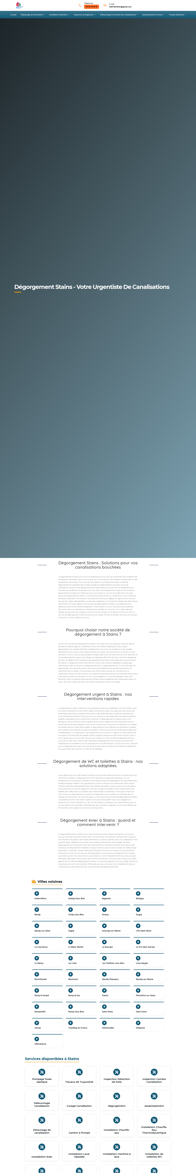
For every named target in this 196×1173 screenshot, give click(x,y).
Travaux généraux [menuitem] (176, 14)
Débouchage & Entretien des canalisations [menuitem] (118, 14)
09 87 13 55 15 (91, 7)
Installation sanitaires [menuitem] (58, 14)
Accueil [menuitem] (13, 14)
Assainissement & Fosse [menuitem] (152, 14)
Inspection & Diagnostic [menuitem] (84, 14)
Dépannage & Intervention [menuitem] (32, 14)
